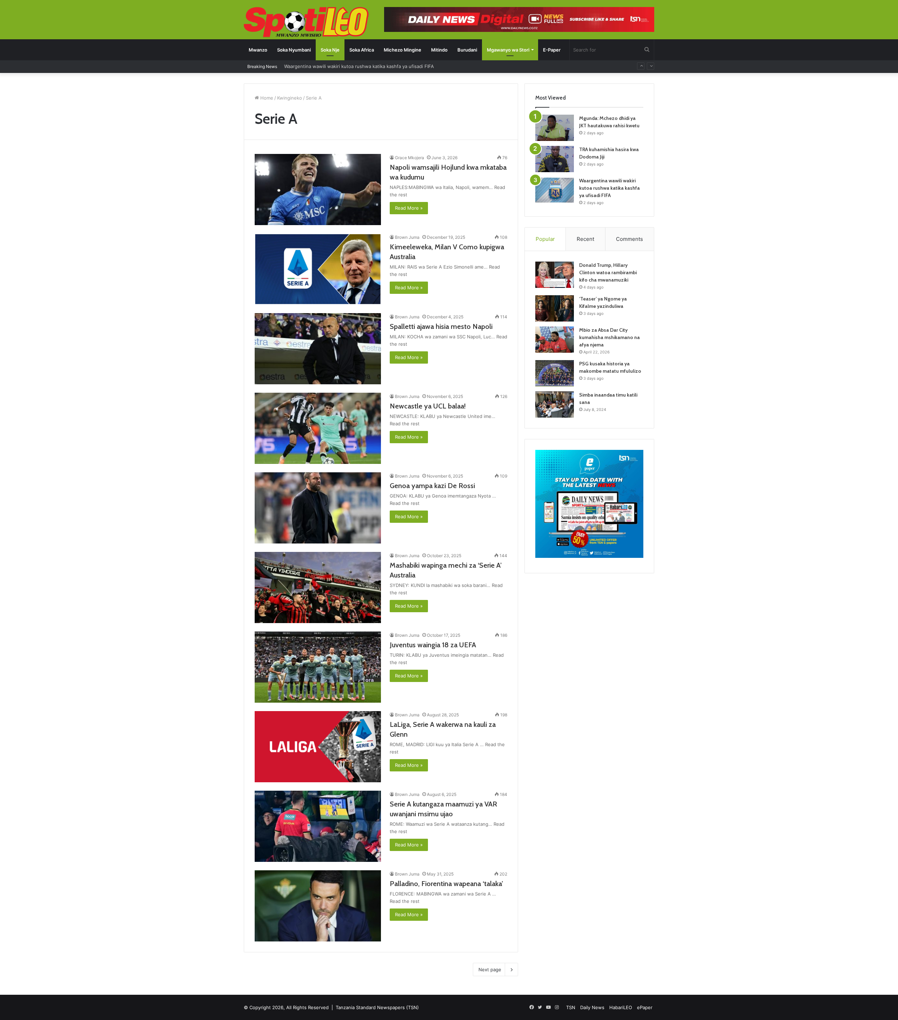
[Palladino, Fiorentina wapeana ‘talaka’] (318, 905)
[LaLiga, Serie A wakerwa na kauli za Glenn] (318, 746)
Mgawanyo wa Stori (508, 50)
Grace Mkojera (409, 157)
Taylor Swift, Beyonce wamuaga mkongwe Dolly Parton (344, 66)
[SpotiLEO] (306, 23)
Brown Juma (407, 237)
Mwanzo (258, 50)
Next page (489, 969)
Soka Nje (330, 50)
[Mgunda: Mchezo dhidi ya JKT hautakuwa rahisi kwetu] (554, 128)
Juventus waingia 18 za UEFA (433, 645)
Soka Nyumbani (294, 50)
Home (266, 98)
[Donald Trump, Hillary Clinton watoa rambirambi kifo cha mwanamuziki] (554, 275)
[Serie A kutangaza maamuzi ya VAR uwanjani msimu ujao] (318, 826)
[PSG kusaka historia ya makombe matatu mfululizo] (554, 373)
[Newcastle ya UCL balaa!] (318, 428)
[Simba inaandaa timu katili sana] (554, 404)
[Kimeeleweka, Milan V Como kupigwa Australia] (318, 269)
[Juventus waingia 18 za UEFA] (318, 667)
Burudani (467, 50)
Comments (629, 239)
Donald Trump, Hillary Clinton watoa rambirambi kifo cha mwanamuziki (608, 272)
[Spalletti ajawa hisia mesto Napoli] (318, 348)
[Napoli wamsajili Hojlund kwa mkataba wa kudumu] (318, 189)
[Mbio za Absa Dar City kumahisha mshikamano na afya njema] (554, 339)
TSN (570, 1007)
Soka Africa (361, 50)
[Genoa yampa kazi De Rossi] (318, 507)
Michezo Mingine (402, 50)
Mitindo (439, 50)
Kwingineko (289, 98)
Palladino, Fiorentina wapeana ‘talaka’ (446, 883)
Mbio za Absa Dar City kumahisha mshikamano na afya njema (609, 337)
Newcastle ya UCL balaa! (428, 406)
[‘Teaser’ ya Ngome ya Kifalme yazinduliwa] (554, 308)
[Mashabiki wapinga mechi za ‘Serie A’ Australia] (318, 587)
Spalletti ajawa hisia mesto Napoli (441, 326)
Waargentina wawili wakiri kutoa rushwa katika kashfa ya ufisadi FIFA (609, 187)
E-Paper (552, 50)
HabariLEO (620, 1007)
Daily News (592, 1007)
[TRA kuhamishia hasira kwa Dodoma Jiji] (554, 159)
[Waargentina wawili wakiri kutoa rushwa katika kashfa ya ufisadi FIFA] (554, 190)
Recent (585, 239)
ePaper (644, 1007)
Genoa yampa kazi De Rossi (432, 485)
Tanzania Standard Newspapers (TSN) (377, 1007)
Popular (545, 239)
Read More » (409, 208)
